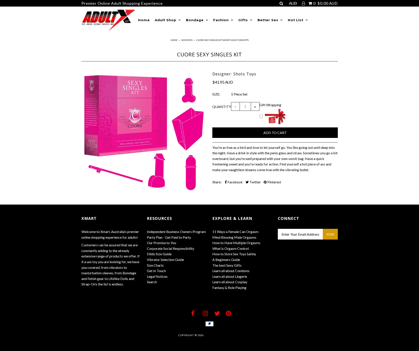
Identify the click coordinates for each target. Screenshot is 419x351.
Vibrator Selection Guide (165, 259)
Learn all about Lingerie (229, 276)
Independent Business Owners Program (176, 231)
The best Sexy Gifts (227, 265)
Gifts (243, 20)
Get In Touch (156, 271)
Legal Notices (157, 276)
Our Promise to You (161, 243)
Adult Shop (165, 20)
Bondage (195, 20)
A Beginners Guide (226, 259)
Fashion (221, 20)
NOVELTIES (186, 40)
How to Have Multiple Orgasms (236, 243)
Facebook (235, 182)
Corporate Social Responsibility (170, 248)
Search (152, 282)
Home (144, 20)
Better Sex (268, 20)
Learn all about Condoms (230, 271)
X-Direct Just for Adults (222, 335)
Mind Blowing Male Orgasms (234, 237)
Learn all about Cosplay (229, 282)
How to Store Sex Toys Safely (234, 254)
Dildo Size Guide (159, 254)
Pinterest (274, 182)
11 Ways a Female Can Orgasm (235, 231)
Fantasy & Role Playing (229, 287)
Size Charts (155, 265)
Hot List (295, 20)
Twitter (255, 182)
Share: (217, 182)
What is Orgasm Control (230, 248)
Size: (216, 94)
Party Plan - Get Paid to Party (169, 237)
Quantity (221, 106)
